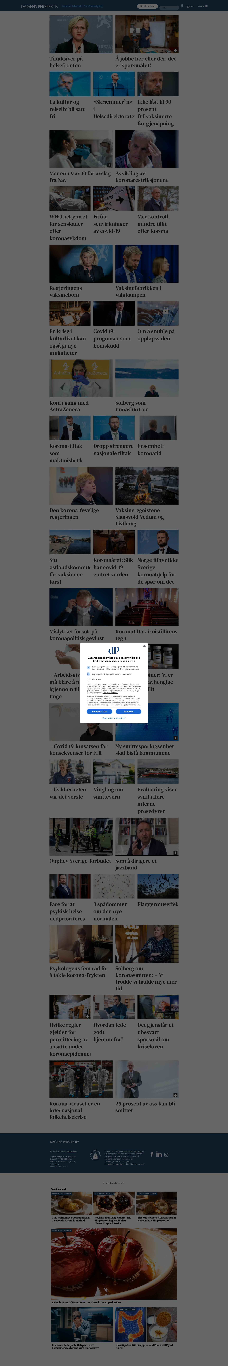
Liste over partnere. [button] (110, 693)
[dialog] (114, 683)
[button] (114, 680)
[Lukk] (144, 646)
